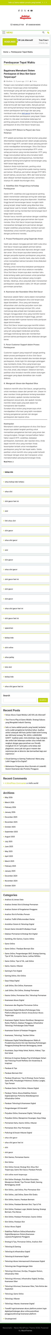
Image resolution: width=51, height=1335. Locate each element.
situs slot (8, 491)
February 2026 (10, 807)
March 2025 (9, 861)
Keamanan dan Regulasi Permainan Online (21, 1005)
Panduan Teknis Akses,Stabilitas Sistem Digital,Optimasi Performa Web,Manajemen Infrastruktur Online (22, 1096)
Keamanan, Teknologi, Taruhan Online (19, 1035)
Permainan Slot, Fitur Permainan (17, 1128)
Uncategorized (10, 1319)
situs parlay (9, 657)
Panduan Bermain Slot (13, 1073)
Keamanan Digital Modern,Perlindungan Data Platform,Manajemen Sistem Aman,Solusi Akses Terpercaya (24, 1012)
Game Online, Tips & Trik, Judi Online (19, 961)
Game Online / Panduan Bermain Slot (19, 949)
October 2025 (10, 827)
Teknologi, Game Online (14, 1294)
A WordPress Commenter (15, 783)
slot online (9, 648)
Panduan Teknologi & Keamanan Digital (20, 1103)
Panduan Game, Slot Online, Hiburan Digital (22, 1088)
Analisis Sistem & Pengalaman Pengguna (21, 909)
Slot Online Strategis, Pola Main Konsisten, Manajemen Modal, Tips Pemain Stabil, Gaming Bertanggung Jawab (23, 1182)
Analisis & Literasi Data (14, 900)
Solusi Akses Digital (13, 1227)
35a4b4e (9, 81)
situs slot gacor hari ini (14, 608)
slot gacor (26, 113)
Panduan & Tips (11, 1068)
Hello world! (33, 783)
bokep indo (9, 638)
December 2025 (11, 817)
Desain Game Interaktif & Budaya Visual (20, 929)
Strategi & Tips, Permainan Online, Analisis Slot (23, 1242)
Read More (8, 461)
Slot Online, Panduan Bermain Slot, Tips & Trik (23, 1204)
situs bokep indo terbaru (14, 482)
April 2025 (9, 856)
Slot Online (9, 1162)
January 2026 (10, 812)
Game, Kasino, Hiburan (14, 966)
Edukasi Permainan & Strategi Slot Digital (21, 934)
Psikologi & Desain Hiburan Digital (18, 1133)
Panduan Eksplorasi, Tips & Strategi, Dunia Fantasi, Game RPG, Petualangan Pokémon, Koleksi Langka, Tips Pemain (25, 1080)
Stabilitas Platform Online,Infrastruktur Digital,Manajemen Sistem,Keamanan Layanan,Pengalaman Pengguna (20, 1234)
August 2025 (10, 837)
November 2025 (11, 822)
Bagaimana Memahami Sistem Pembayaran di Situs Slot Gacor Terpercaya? (20, 73)
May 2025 (8, 851)
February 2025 (10, 866)
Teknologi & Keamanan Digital (17, 1256)
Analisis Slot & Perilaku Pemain (17, 914)
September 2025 (11, 832)
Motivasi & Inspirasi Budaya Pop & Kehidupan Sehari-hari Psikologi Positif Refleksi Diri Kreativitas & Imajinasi (25, 1060)
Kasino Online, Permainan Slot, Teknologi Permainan (25, 995)
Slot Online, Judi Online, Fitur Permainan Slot (22, 1190)
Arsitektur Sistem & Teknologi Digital (19, 924)
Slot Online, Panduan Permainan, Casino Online (23, 1217)
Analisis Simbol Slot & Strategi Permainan (21, 905)
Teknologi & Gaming (13, 1247)
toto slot (8, 667)
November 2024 (11, 881)
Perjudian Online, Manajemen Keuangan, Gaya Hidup (25, 1118)
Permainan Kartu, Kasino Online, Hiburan (21, 1123)
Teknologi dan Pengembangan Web (18, 1266)
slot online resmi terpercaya (16, 1175)
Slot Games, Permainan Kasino (17, 1157)
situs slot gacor (11, 540)
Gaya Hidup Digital (12, 981)
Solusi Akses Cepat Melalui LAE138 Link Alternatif (25, 715)
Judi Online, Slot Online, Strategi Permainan (22, 990)
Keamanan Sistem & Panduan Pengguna (20, 1030)
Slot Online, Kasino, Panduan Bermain (19, 1200)
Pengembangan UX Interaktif (16, 1108)
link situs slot (10, 521)
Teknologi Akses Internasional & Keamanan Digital (25, 1261)
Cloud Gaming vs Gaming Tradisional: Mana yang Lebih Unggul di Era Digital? (24, 3)
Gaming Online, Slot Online (15, 976)
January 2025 (10, 871)
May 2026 (8, 797)
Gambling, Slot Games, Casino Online (19, 939)
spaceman (9, 628)
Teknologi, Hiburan (12, 1299)
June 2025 (9, 846)
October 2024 (10, 886)
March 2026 (9, 802)
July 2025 (8, 841)
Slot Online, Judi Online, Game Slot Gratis (21, 1195)
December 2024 (11, 876)
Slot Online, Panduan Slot (15, 1222)
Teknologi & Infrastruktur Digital (17, 1252)
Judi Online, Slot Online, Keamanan (18, 986)
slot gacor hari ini (12, 501)
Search (6, 695)
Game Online (10, 944)
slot (6, 511)
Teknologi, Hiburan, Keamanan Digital (19, 1304)
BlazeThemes (26, 1331)
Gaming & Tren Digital (13, 971)
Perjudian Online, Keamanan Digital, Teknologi (23, 1113)
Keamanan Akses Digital (14, 1000)
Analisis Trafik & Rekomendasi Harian (20, 919)
